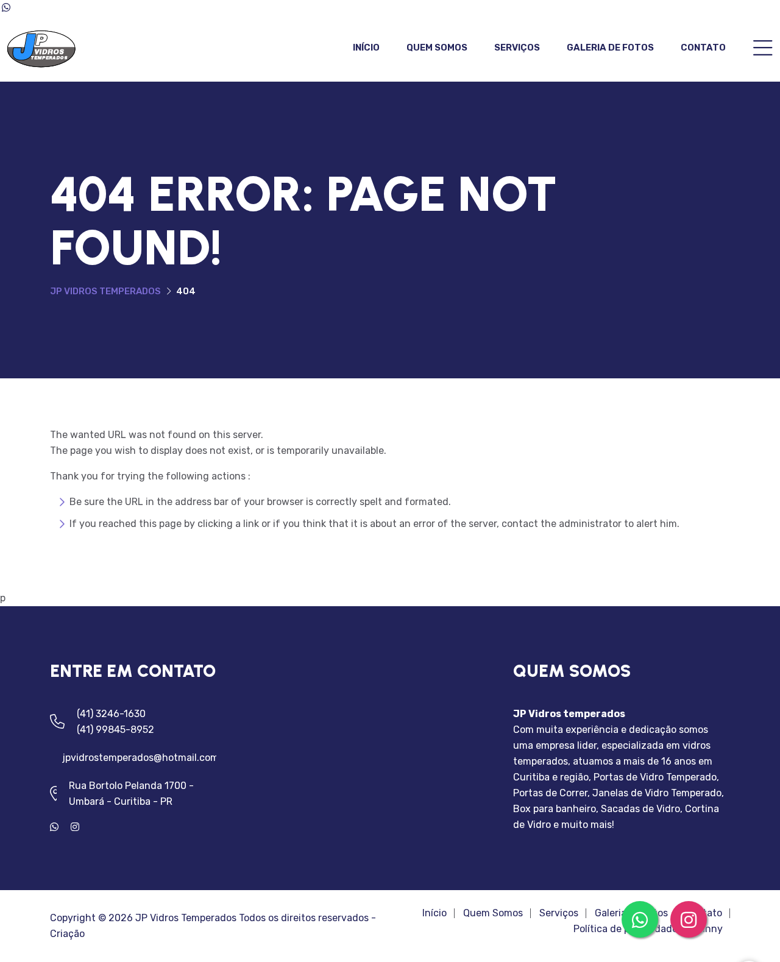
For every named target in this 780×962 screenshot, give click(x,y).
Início (366, 47)
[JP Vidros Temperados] (41, 48)
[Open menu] (763, 49)
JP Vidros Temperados (105, 291)
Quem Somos (436, 47)
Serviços (517, 47)
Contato (703, 47)
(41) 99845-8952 (115, 729)
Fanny (708, 929)
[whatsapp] (60, 827)
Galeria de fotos (610, 47)
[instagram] (80, 827)
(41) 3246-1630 (111, 714)
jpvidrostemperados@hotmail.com (140, 757)
